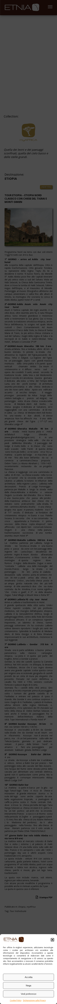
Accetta (28, 977)
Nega (28, 985)
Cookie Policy (15, 1000)
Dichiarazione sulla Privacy (34, 1000)
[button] (52, 939)
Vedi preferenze (28, 994)
